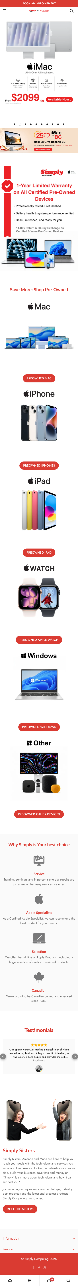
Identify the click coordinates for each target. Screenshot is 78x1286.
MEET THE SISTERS (20, 1216)
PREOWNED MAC (39, 378)
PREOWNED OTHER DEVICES (39, 814)
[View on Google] (39, 1068)
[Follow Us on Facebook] (33, 1274)
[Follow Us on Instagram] (39, 1274)
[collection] (30, 1280)
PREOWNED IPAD (39, 552)
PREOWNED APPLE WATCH (39, 640)
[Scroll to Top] (71, 1266)
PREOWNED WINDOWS (39, 727)
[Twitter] (44, 1274)
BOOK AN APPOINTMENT (39, 3)
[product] (10, 1280)
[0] (49, 1280)
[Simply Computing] (39, 11)
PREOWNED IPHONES (39, 465)
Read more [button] (39, 1060)
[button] (3, 1060)
